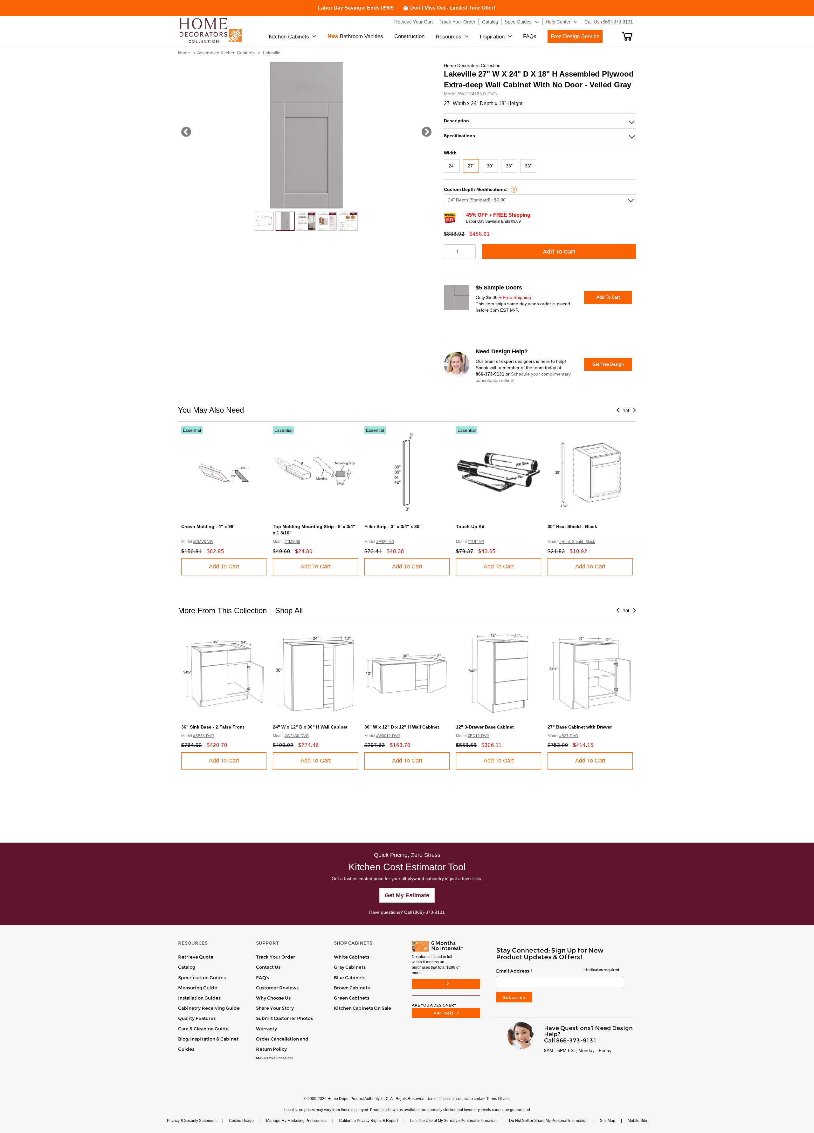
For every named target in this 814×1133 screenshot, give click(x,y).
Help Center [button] (558, 21)
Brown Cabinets (352, 988)
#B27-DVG (568, 736)
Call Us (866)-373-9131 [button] (608, 21)
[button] (627, 36)
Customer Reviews (277, 988)
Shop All (289, 610)
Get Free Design (608, 364)
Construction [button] (409, 36)
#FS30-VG (385, 541)
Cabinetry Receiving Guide (209, 1008)
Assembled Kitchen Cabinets (226, 52)
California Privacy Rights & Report (368, 1120)
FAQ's (262, 977)
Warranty (266, 1029)
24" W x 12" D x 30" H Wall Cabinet (310, 726)
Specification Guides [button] (202, 977)
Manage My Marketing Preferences (296, 1120)
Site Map (607, 1120)
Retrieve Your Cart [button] (413, 21)
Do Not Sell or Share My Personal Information (548, 1120)
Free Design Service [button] (575, 36)
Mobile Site (637, 1120)
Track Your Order (275, 957)
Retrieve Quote (195, 957)
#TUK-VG (476, 541)
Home (184, 52)
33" (509, 165)
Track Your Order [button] (457, 21)
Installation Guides (199, 998)
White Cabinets (351, 957)
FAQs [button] (529, 36)
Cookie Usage (241, 1120)
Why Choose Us (273, 998)
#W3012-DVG (388, 736)
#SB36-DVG (203, 736)
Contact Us (268, 967)
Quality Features (197, 1018)
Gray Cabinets (350, 967)
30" (490, 165)
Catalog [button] (490, 21)
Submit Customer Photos (284, 1018)
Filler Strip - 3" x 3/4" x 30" (393, 526)
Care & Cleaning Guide (203, 1029)
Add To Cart (559, 251)
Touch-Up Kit (470, 526)
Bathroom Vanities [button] (355, 36)
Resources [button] (448, 37)
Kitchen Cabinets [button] (289, 37)
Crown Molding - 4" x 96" (208, 526)
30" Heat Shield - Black (572, 526)
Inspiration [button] (492, 37)
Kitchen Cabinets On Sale (362, 1008)
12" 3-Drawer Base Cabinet (485, 726)
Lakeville (271, 52)
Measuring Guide (197, 988)
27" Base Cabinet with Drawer (580, 726)
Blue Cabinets (349, 977)
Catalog (186, 967)
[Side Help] (513, 189)
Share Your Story (275, 1008)
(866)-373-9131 (429, 912)
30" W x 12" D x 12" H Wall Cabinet (401, 726)
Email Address (557, 971)
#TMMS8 (292, 541)
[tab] (540, 121)
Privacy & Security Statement (192, 1120)
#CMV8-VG (203, 541)
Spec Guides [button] (518, 21)
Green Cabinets (351, 998)
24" (452, 165)
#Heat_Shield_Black (577, 541)
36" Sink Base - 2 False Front (212, 726)
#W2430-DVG (297, 736)
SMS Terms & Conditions (274, 1058)
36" (528, 165)
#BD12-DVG (478, 736)
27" (471, 165)
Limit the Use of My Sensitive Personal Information (453, 1120)
